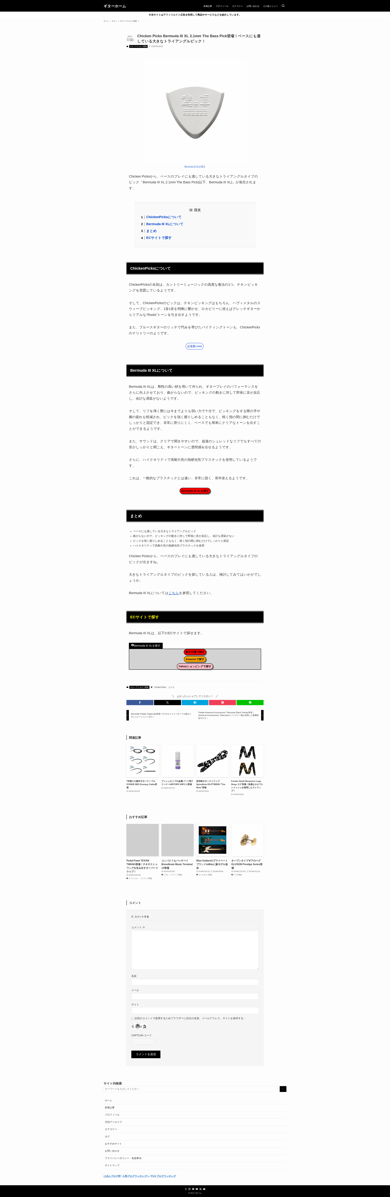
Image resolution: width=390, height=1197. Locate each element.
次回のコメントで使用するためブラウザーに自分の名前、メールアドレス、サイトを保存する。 (190, 1018)
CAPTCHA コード (141, 1035)
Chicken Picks (160, 687)
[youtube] (196, 1189)
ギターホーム (115, 6)
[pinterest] (193, 1189)
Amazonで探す (195, 659)
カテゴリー (111, 1129)
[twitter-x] (185, 1189)
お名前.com (194, 346)
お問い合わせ (112, 1151)
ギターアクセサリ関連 (138, 46)
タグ (107, 1136)
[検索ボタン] (283, 6)
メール (135, 990)
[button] (139, 702)
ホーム (108, 1100)
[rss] (200, 1189)
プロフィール (112, 1114)
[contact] (204, 1189)
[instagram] (189, 1189)
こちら (173, 593)
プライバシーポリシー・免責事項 (123, 1158)
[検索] (283, 1089)
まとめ (151, 231)
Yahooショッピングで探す (195, 666)
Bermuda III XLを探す (194, 166)
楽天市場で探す (195, 651)
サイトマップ (112, 1165)
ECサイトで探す (159, 238)
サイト (135, 1004)
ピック (171, 687)
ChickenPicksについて (164, 217)
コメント (138, 927)
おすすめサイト (113, 1143)
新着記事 (110, 1107)
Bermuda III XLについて (165, 224)
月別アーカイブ (113, 1122)
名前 (133, 976)
